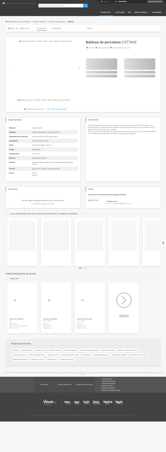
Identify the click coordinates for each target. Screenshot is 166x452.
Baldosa (15, 350)
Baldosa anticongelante (119, 355)
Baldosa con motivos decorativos (127, 350)
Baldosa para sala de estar (70, 355)
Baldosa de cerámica (67, 359)
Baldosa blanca (52, 359)
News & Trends (140, 12)
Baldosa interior (27, 350)
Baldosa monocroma (19, 355)
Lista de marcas (107, 379)
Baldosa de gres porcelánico (90, 350)
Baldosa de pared (55, 350)
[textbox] (61, 6)
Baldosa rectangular (70, 350)
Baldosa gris (86, 355)
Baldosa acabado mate (37, 355)
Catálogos (120, 12)
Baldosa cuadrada (108, 350)
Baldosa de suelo (40, 350)
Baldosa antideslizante (20, 359)
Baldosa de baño (53, 355)
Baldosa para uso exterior (139, 355)
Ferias (90, 28)
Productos (105, 12)
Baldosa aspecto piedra (101, 355)
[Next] (78, 69)
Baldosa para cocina (37, 359)
